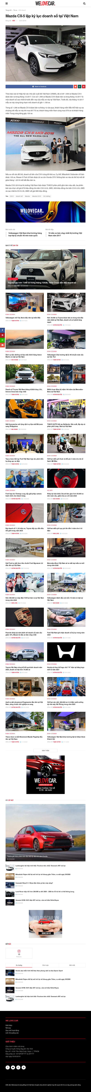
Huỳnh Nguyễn (57, 325)
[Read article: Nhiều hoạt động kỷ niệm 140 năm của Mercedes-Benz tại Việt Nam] (66, 374)
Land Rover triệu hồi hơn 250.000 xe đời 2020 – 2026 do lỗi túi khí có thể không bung (45, 891)
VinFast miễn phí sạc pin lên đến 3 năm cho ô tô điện (64, 529)
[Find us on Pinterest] (24, 1067)
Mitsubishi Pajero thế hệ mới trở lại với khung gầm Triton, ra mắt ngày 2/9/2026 (43, 874)
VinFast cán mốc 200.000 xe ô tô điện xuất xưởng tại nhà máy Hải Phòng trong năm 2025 (65, 703)
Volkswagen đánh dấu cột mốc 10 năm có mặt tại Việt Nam (65, 599)
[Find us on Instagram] (18, 1067)
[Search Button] (84, 3)
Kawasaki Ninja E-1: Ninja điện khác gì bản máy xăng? (34, 883)
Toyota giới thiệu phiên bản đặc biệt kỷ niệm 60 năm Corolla (27, 856)
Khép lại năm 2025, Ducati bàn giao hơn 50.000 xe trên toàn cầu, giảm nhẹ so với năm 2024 (65, 495)
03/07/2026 (24, 394)
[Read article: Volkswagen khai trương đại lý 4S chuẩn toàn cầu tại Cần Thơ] (66, 339)
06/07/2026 (66, 360)
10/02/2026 (64, 533)
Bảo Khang (14, 360)
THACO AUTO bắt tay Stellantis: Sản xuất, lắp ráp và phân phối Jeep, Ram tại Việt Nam (66, 425)
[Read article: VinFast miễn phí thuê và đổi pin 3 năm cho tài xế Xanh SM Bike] (66, 443)
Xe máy (50, 490)
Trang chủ (9, 10)
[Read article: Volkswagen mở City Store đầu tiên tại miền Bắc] (25, 302)
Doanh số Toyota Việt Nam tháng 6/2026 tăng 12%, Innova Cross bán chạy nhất (24, 390)
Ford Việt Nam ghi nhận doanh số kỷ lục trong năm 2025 (65, 633)
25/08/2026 (11, 859)
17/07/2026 (67, 325)
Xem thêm (45, 750)
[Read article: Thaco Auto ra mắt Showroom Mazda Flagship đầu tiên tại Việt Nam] (25, 721)
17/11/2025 (66, 742)
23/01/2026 (64, 603)
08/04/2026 (24, 464)
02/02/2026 (67, 568)
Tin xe (15, 10)
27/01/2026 (23, 603)
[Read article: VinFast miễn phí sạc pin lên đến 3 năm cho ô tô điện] (66, 513)
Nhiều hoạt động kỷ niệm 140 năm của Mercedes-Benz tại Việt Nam (65, 390)
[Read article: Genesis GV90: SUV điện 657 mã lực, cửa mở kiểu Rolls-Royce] (10, 902)
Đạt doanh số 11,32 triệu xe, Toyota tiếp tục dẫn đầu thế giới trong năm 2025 (25, 529)
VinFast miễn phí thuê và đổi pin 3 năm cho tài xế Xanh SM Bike (65, 460)
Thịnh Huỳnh (15, 320)
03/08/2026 (25, 286)
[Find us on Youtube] (13, 1067)
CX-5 (12, 196)
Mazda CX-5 (36, 196)
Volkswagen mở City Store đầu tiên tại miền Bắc (23, 318)
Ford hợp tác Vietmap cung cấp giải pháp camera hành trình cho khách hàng (24, 495)
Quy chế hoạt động (12, 1030)
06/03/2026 (65, 499)
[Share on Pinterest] (83, 86)
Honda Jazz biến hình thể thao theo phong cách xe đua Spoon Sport (39, 971)
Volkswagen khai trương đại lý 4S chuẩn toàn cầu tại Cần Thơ (65, 356)
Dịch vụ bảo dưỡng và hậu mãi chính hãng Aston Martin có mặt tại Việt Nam (24, 356)
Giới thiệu (9, 1025)
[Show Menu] (7, 3)
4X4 (13, 21)
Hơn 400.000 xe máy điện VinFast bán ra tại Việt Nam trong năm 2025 (25, 599)
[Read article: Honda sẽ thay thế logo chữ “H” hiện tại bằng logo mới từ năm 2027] (66, 652)
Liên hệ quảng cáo (12, 1033)
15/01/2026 (26, 707)
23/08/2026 (20, 894)
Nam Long (17, 286)
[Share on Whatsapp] (79, 86)
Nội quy (8, 1028)
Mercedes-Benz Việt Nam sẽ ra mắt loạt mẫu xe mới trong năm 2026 (65, 564)
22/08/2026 (20, 903)
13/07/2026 (23, 360)
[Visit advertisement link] (45, 212)
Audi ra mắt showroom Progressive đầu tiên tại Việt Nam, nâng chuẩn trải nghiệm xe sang (24, 703)
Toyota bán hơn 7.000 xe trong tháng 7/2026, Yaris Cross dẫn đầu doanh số (42, 282)
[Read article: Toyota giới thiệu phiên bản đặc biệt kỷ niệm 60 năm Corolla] (45, 832)
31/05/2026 (66, 429)
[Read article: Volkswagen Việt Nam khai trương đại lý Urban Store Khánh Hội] (66, 721)
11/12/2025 (24, 742)
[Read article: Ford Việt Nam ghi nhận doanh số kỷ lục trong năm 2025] (66, 617)
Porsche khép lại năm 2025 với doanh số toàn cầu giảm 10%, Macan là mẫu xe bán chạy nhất (24, 633)
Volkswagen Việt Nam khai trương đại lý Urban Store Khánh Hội (66, 738)
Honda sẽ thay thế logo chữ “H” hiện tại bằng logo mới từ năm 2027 (65, 668)
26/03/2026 (66, 464)
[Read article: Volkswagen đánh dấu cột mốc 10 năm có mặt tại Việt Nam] (66, 582)
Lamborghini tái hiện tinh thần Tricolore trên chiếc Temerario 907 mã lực (41, 866)
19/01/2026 (67, 672)
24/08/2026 (20, 877)
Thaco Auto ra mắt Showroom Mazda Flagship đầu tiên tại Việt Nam (24, 738)
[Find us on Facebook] (8, 1067)
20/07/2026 (24, 320)
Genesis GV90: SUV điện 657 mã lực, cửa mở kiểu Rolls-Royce (37, 900)
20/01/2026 (24, 672)
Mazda (27, 196)
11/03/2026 (26, 499)
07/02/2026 (26, 568)
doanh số (19, 196)
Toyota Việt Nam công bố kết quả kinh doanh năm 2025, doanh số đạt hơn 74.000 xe (24, 668)
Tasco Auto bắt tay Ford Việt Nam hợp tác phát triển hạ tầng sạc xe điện (25, 460)
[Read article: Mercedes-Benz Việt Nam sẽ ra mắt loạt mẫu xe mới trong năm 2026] (66, 547)
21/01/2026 (67, 638)
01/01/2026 (67, 707)
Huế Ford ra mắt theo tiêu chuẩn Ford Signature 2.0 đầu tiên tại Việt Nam (24, 564)
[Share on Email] (75, 86)
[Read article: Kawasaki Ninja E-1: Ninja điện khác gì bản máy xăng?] (10, 885)
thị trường (47, 196)
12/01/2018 (22, 21)
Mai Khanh (14, 429)
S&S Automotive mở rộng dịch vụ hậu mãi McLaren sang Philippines (24, 425)
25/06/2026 (67, 394)
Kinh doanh (22, 10)
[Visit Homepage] (45, 3)
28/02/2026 (24, 533)
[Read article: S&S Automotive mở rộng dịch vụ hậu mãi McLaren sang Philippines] (25, 408)
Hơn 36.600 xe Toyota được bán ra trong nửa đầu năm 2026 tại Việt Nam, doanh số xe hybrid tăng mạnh (65, 320)
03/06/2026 (23, 429)
